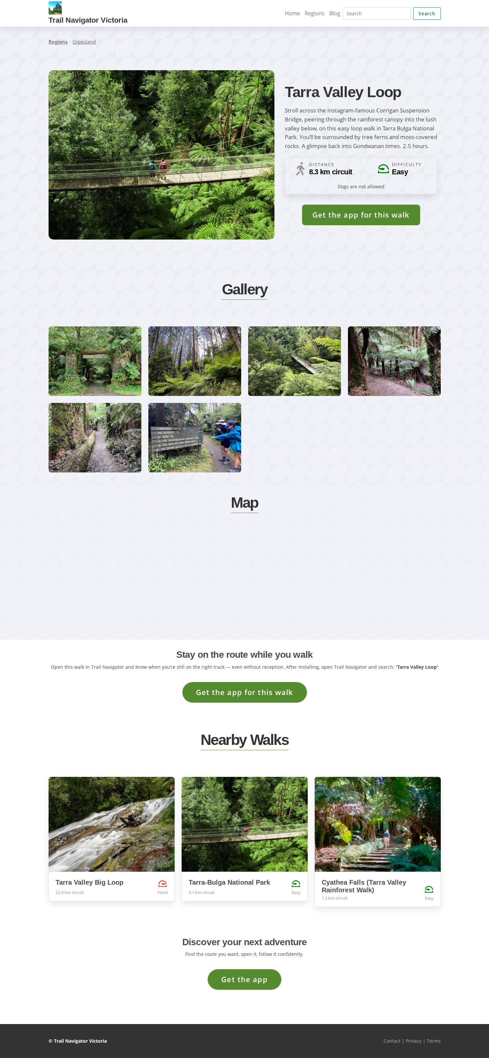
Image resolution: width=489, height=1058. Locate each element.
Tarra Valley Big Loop (89, 882)
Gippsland (84, 41)
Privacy (413, 1041)
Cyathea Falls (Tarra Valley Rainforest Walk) (364, 886)
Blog (334, 13)
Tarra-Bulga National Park (229, 882)
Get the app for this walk (361, 215)
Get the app (244, 979)
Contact (392, 1041)
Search (426, 13)
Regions (315, 13)
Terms (434, 1041)
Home (292, 13)
